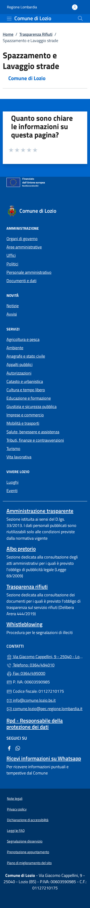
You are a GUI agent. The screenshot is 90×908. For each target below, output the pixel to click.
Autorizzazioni (18, 373)
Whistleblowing (24, 624)
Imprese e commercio (25, 415)
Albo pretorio (21, 549)
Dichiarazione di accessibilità (27, 820)
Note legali (14, 798)
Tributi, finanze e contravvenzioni (35, 440)
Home (8, 34)
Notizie (12, 306)
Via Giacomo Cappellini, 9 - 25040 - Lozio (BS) (48, 656)
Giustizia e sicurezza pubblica (31, 406)
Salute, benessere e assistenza (32, 432)
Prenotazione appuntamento (28, 852)
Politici (12, 264)
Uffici (11, 255)
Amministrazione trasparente (39, 511)
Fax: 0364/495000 (28, 673)
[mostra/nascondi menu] (9, 18)
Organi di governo (22, 238)
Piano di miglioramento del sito (29, 863)
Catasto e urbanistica (24, 381)
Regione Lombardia (22, 7)
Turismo (13, 448)
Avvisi (11, 314)
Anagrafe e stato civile (25, 356)
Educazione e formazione (28, 398)
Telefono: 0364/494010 (33, 665)
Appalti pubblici (19, 364)
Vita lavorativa (18, 457)
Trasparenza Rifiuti (35, 34)
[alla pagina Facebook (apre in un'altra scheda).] (9, 748)
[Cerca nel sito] (80, 18)
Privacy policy (17, 809)
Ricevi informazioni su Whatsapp (43, 758)
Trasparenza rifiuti (27, 586)
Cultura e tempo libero (25, 390)
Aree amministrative (24, 247)
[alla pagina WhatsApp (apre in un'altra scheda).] (18, 748)
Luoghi (12, 482)
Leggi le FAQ (16, 830)
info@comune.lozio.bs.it (34, 700)
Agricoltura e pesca (22, 339)
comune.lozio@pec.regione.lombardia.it (47, 708)
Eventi (12, 490)
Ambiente (14, 348)
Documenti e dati (21, 281)
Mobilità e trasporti (22, 423)
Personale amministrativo (28, 272)
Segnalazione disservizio (24, 841)
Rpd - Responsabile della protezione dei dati (34, 723)
